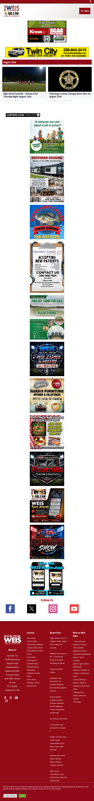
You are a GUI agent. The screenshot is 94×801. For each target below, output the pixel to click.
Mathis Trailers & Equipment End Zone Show (81, 686)
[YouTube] (16, 697)
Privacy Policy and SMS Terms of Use (12, 678)
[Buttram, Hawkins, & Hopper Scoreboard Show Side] (47, 542)
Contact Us (12, 655)
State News (31, 679)
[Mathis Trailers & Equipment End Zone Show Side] (47, 359)
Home (29, 654)
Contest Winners (79, 679)
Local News (31, 657)
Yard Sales (77, 702)
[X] (10, 697)
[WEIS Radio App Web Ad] (47, 578)
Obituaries (31, 670)
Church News (32, 641)
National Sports (33, 667)
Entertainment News (35, 651)
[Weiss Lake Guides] (47, 222)
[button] (91, 1)
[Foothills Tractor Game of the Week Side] (47, 468)
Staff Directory (12, 659)
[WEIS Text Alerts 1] (47, 505)
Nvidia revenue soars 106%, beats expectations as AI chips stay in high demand (58, 743)
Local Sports (32, 660)
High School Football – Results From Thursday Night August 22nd (20, 95)
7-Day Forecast (79, 641)
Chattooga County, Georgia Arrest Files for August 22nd (70, 95)
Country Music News (35, 647)
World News (32, 686)
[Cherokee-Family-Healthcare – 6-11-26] (47, 267)
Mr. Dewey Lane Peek (58, 719)
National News (32, 663)
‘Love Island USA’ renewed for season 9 (58, 727)
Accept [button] (22, 796)
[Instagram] (6, 700)
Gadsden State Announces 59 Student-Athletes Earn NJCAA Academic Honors (58, 684)
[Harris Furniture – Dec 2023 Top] (47, 395)
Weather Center (33, 682)
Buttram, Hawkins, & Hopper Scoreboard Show (81, 673)
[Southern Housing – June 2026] (47, 179)
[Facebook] (5, 697)
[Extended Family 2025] (47, 136)
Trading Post (78, 692)
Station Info (12, 663)
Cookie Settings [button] (10, 796)
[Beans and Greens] (47, 432)
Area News (31, 638)
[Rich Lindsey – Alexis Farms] (47, 317)
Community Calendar (35, 644)
